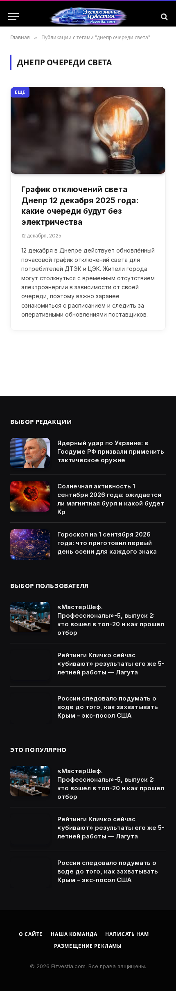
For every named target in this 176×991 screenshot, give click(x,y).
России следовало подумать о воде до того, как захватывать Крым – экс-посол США (107, 706)
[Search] (163, 16)
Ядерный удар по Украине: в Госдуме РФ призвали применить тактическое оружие (110, 451)
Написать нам (127, 934)
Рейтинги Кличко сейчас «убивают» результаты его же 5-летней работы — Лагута (111, 663)
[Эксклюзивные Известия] (88, 16)
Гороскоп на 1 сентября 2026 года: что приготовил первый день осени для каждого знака (107, 542)
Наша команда (74, 934)
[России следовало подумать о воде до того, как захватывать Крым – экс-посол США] (30, 708)
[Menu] (13, 16)
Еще (20, 92)
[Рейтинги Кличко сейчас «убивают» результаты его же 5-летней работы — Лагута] (30, 665)
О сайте (31, 934)
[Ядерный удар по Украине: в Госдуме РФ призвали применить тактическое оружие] (30, 453)
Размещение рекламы (88, 946)
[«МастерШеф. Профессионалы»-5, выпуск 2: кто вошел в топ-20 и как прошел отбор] (30, 617)
